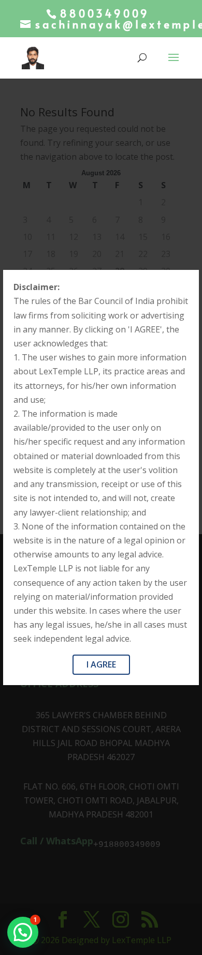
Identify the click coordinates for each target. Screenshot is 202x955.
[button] (22, 932)
